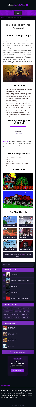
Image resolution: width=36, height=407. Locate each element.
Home (2, 18)
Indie (7, 308)
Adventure (17, 308)
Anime (15, 314)
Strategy (24, 314)
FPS (17, 317)
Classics (25, 317)
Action (26, 308)
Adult (7, 314)
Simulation (8, 311)
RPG (26, 311)
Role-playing (8, 317)
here (19, 98)
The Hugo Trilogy (18, 131)
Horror (18, 311)
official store (13, 397)
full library (22, 254)
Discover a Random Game (19, 352)
